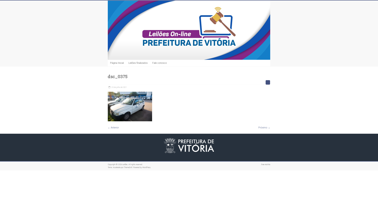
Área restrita (265, 164)
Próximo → (264, 127)
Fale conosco (159, 63)
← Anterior (113, 127)
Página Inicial (117, 63)
